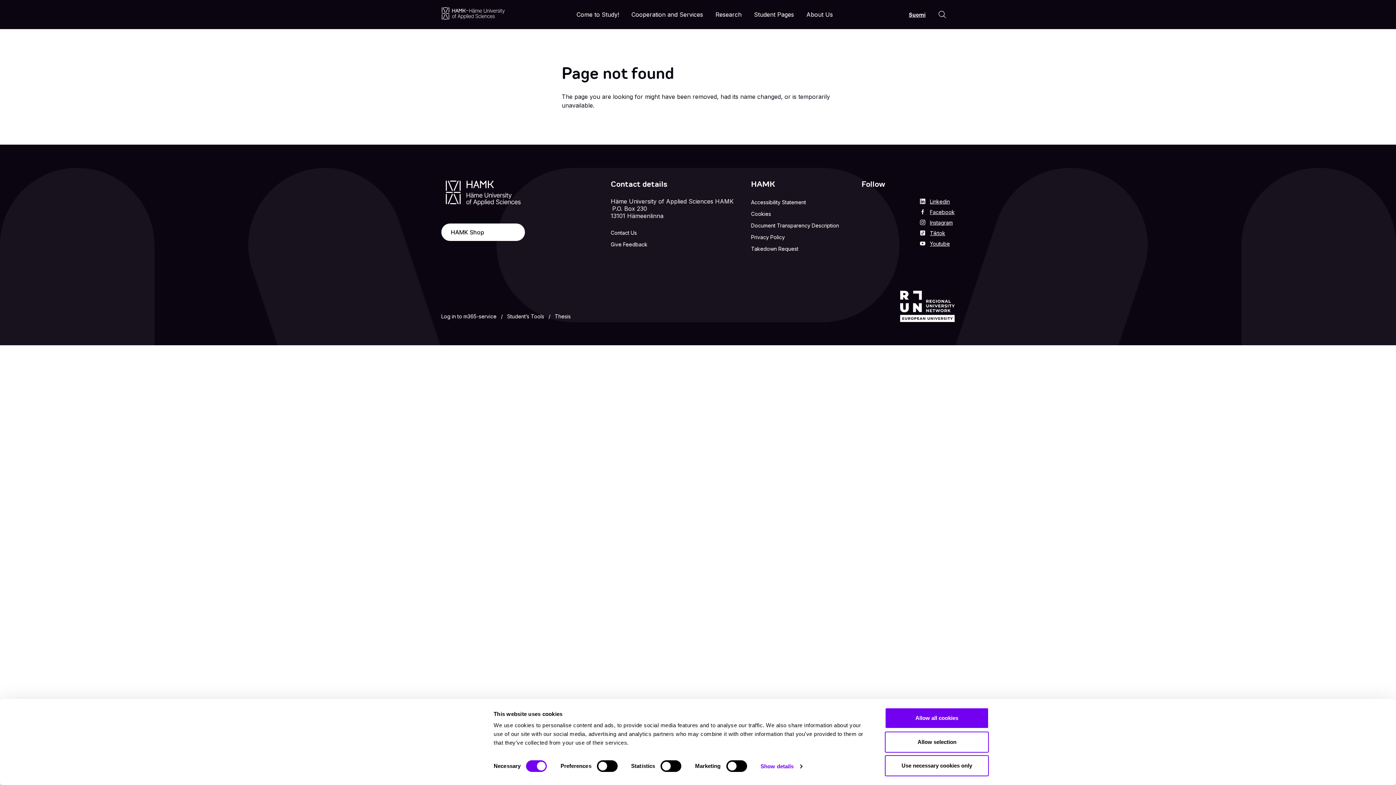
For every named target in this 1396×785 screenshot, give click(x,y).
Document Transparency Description (795, 225)
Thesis (563, 316)
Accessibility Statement (778, 202)
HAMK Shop (467, 232)
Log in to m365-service (469, 316)
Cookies (761, 214)
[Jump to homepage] (473, 13)
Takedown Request (774, 249)
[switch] (607, 766)
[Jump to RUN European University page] (927, 306)
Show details (777, 766)
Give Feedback (629, 244)
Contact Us (624, 233)
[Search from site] (942, 14)
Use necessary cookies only (937, 765)
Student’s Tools (525, 316)
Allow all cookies (936, 718)
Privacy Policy (768, 237)
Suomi (917, 15)
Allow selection (937, 742)
